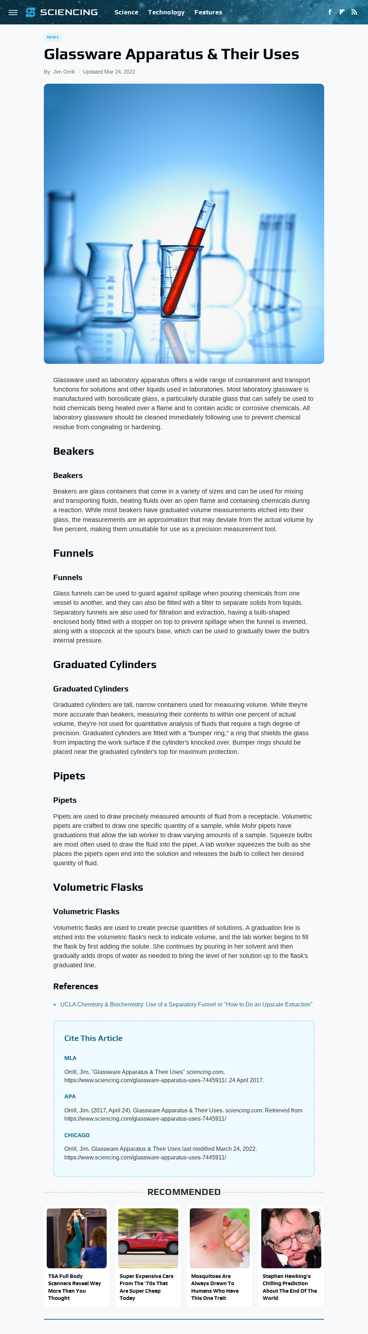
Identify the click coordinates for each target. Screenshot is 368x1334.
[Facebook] (330, 12)
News (53, 37)
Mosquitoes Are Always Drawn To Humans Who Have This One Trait (215, 1287)
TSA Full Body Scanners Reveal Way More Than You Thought (74, 1287)
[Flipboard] (342, 12)
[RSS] (354, 12)
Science (126, 12)
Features (208, 12)
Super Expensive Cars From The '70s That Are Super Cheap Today (147, 1287)
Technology (166, 12)
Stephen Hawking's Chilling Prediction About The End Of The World (290, 1287)
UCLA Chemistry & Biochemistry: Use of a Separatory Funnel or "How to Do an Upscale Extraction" (186, 1004)
